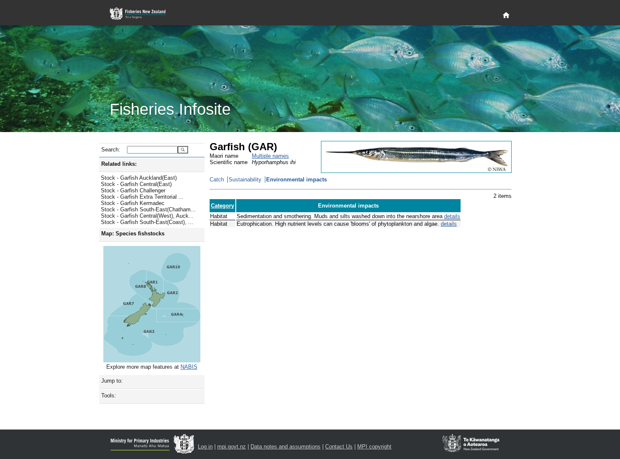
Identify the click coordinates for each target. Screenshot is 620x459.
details (452, 216)
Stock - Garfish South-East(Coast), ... (147, 222)
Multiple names (270, 156)
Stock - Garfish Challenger (133, 190)
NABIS (189, 367)
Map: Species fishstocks (132, 233)
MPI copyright (374, 446)
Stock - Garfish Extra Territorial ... (142, 197)
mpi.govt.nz (231, 446)
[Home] (506, 15)
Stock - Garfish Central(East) (136, 184)
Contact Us (339, 446)
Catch (217, 179)
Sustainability (245, 179)
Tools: (108, 395)
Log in (205, 446)
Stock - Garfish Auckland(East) (139, 178)
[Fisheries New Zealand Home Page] (142, 13)
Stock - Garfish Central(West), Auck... (147, 216)
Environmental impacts (296, 179)
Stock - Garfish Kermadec (132, 203)
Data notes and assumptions (286, 446)
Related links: (119, 164)
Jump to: (112, 381)
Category (222, 205)
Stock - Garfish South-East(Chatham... (148, 209)
